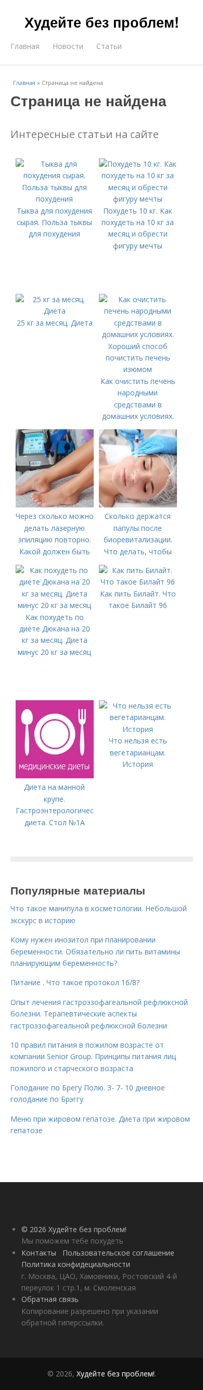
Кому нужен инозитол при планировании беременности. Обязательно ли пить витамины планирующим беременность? (95, 951)
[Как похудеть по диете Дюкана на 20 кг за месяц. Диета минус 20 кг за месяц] (55, 605)
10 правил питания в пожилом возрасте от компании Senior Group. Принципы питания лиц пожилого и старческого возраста (93, 1056)
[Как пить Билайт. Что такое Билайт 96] (138, 582)
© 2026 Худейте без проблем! (73, 1229)
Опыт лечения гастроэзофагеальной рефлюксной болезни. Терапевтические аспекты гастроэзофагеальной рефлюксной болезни (99, 1014)
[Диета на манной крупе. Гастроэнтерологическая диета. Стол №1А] (55, 775)
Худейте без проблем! (101, 22)
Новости (68, 46)
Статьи (109, 46)
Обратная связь (50, 1299)
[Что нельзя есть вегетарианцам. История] (138, 729)
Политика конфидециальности (75, 1264)
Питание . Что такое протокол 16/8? (74, 982)
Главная (25, 46)
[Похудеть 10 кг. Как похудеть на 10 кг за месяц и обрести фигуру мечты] (138, 199)
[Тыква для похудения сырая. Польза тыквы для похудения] (55, 199)
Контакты (38, 1253)
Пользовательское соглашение (118, 1253)
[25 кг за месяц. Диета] (55, 311)
